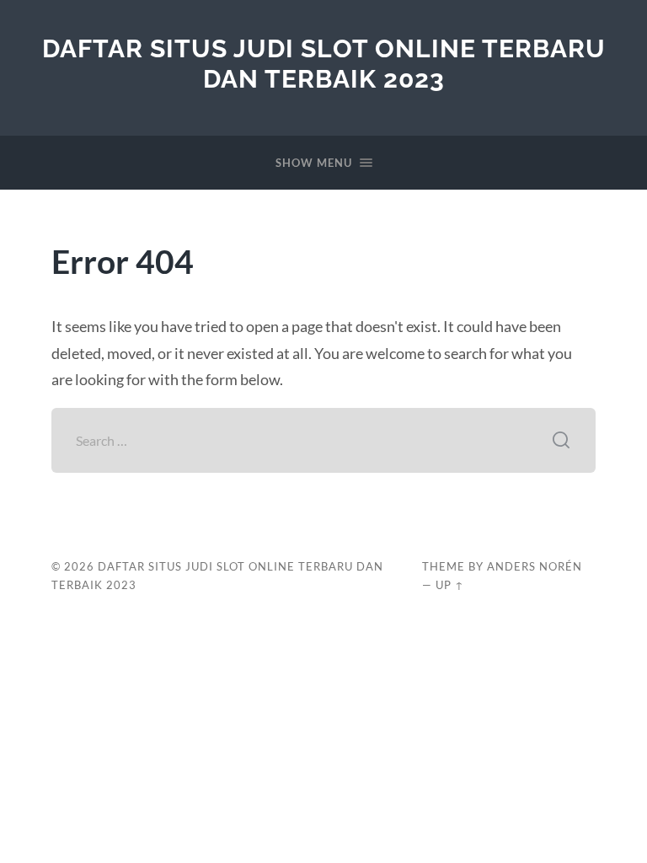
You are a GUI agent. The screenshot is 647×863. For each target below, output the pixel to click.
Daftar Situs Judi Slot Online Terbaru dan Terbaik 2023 (324, 64)
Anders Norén (534, 566)
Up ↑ (450, 585)
